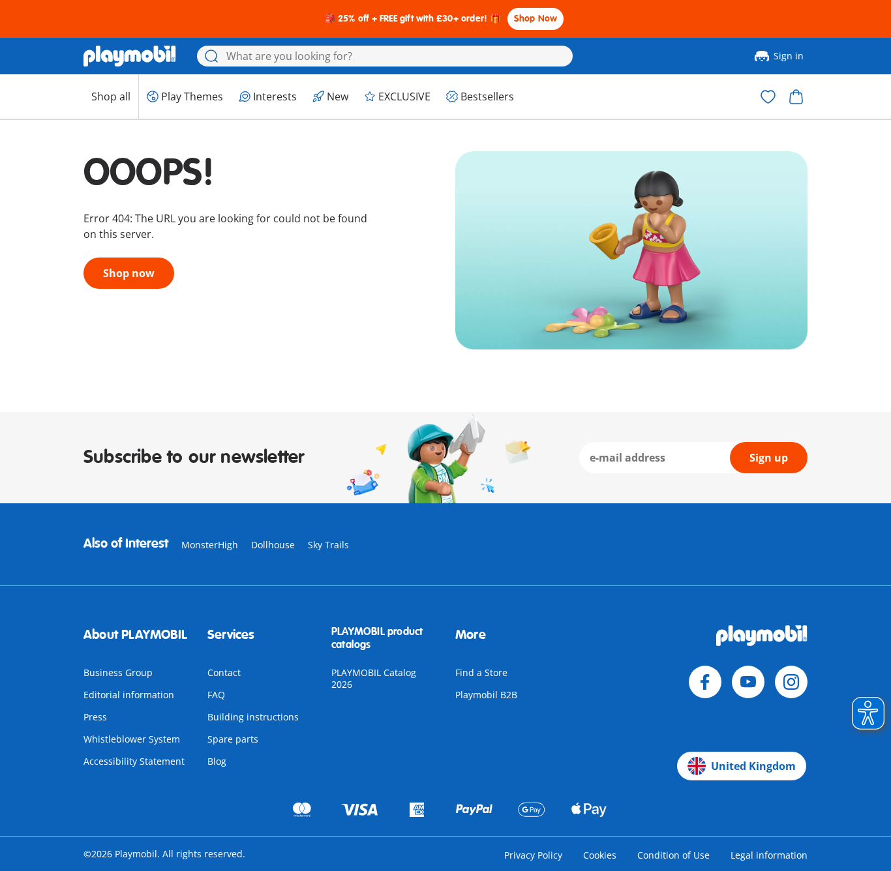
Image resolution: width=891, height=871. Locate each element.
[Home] (129, 56)
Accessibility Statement (134, 761)
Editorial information (128, 694)
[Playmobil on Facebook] (705, 682)
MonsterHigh (209, 545)
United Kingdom (753, 766)
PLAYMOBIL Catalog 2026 (373, 678)
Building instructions (253, 717)
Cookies (599, 855)
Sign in (789, 56)
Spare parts (232, 739)
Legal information (769, 855)
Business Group (118, 672)
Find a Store (481, 672)
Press (95, 717)
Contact (224, 672)
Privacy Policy (533, 855)
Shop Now (536, 18)
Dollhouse (273, 545)
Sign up (768, 457)
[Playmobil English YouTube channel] (748, 682)
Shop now (129, 273)
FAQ (216, 694)
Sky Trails (328, 545)
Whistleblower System (131, 739)
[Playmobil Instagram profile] (791, 682)
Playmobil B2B (486, 694)
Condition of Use (673, 855)
